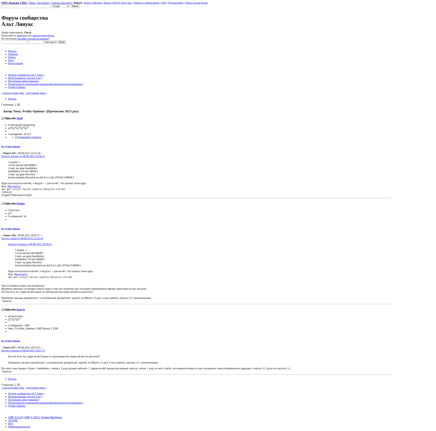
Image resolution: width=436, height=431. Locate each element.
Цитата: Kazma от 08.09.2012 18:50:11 (23, 156)
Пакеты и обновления (146, 2)
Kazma (21, 203)
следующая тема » (36, 93)
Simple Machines (51, 417)
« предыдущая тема (13, 93)
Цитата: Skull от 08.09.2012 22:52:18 (22, 238)
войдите (22, 35)
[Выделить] (13, 186)
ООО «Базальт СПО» (14, 2)
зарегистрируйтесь (43, 35)
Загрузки (126, 2)
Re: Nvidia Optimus (10, 146)
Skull (19, 118)
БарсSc (21, 309)
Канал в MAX (112, 2)
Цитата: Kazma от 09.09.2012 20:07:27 (23, 350)
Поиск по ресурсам (196, 2)
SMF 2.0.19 (15, 417)
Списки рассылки (61, 2)
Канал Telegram (93, 2)
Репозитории (175, 2)
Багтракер (43, 2)
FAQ (163, 2)
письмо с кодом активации (33, 38)
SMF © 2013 (32, 417)
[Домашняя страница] (28, 137)
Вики (32, 2)
